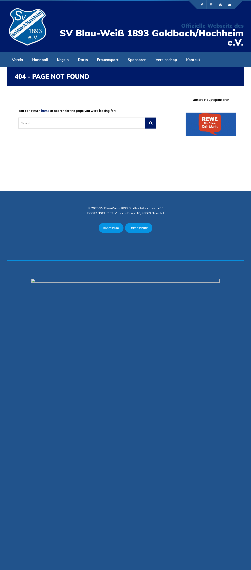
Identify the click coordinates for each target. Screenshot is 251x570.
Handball (40, 59)
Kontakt (193, 59)
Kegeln (63, 59)
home (45, 111)
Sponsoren (137, 59)
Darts (83, 59)
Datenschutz (139, 228)
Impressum (111, 228)
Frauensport (108, 59)
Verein (17, 59)
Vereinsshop (166, 59)
